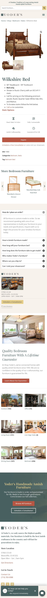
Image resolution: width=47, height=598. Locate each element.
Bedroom (16, 21)
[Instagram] (12, 584)
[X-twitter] (7, 584)
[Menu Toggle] (43, 15)
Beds (23, 21)
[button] (41, 32)
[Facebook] (3, 584)
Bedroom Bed (10, 159)
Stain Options (8, 110)
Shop (9, 21)
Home (3, 21)
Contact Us (5, 574)
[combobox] (21, 8)
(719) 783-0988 (7, 577)
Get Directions (7, 563)
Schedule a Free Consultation (13, 145)
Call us (9, 107)
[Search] (44, 8)
